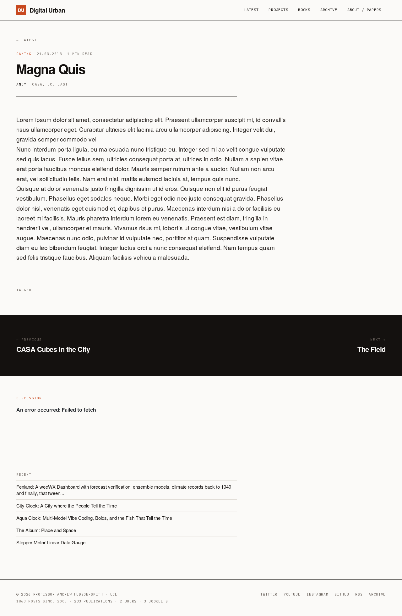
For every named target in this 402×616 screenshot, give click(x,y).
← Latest (26, 40)
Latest (251, 9)
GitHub (341, 594)
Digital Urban (41, 10)
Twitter (268, 594)
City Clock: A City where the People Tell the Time (66, 505)
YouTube (292, 594)
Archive (328, 9)
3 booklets (156, 601)
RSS (358, 594)
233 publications (93, 601)
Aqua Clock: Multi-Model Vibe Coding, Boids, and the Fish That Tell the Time (94, 517)
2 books (128, 601)
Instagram (317, 594)
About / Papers (364, 9)
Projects (278, 9)
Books (304, 9)
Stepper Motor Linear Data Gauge (50, 542)
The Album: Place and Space (46, 530)
